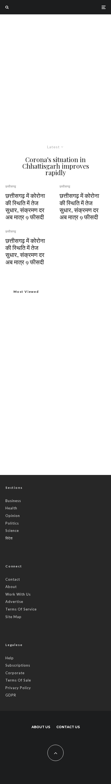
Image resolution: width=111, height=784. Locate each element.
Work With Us (18, 594)
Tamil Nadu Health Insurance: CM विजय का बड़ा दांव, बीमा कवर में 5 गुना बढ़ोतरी (66, 416)
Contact (12, 579)
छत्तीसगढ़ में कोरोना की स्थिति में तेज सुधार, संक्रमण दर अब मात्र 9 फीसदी (25, 206)
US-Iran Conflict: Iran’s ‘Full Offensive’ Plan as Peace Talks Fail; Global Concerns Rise (63, 442)
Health (11, 508)
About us (41, 727)
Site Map (13, 617)
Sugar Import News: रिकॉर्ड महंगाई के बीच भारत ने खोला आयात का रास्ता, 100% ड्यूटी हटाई (52, 368)
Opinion (12, 515)
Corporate (15, 673)
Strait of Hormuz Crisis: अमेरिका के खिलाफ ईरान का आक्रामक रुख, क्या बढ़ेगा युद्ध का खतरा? (66, 390)
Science (12, 530)
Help (9, 658)
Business (13, 501)
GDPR (10, 695)
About (11, 586)
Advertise (14, 601)
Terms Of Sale (18, 680)
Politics (12, 523)
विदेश (9, 538)
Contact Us (68, 727)
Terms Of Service (21, 609)
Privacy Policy (18, 688)
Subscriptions (17, 665)
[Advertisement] (55, 73)
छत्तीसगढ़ (10, 186)
